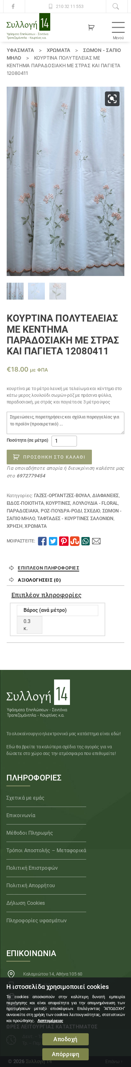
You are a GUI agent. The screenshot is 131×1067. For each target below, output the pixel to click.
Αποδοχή (65, 1039)
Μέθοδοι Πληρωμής (29, 833)
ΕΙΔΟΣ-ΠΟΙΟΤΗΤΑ (25, 503)
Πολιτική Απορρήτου (30, 885)
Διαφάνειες (105, 495)
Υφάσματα (20, 50)
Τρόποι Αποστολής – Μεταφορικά (46, 850)
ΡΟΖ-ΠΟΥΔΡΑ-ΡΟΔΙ (61, 511)
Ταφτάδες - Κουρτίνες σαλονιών (75, 518)
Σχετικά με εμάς (25, 798)
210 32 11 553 (69, 6)
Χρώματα (59, 50)
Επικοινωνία (20, 815)
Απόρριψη (65, 1054)
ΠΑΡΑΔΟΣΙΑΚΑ (23, 511)
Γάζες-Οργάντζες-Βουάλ (62, 495)
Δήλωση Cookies (25, 903)
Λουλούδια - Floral (95, 503)
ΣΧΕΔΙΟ (92, 511)
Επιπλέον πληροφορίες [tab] (48, 567)
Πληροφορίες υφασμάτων (36, 921)
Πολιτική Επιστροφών (32, 868)
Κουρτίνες (58, 503)
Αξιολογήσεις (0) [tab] (39, 580)
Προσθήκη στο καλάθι (54, 457)
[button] (112, 98)
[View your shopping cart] (91, 27)
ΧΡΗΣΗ (15, 526)
